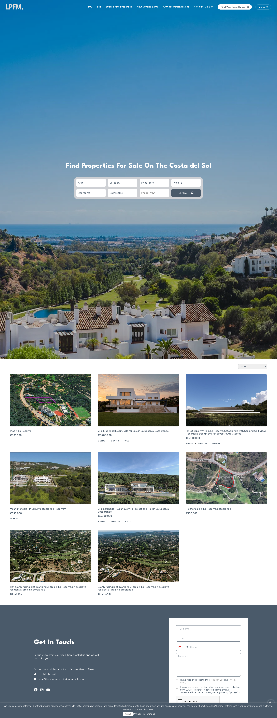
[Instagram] (42, 690)
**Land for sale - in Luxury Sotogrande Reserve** (38, 509)
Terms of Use (217, 680)
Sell (99, 7)
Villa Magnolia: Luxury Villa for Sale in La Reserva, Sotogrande (133, 431)
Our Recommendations (176, 7)
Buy (90, 7)
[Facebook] (36, 690)
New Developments (147, 7)
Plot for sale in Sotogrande (208, 509)
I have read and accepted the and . (208, 681)
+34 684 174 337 (203, 7)
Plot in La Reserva (20, 431)
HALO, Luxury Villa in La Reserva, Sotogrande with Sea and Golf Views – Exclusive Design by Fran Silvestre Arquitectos (226, 432)
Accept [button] (128, 714)
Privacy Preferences (144, 714)
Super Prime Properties (119, 7)
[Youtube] (48, 690)
